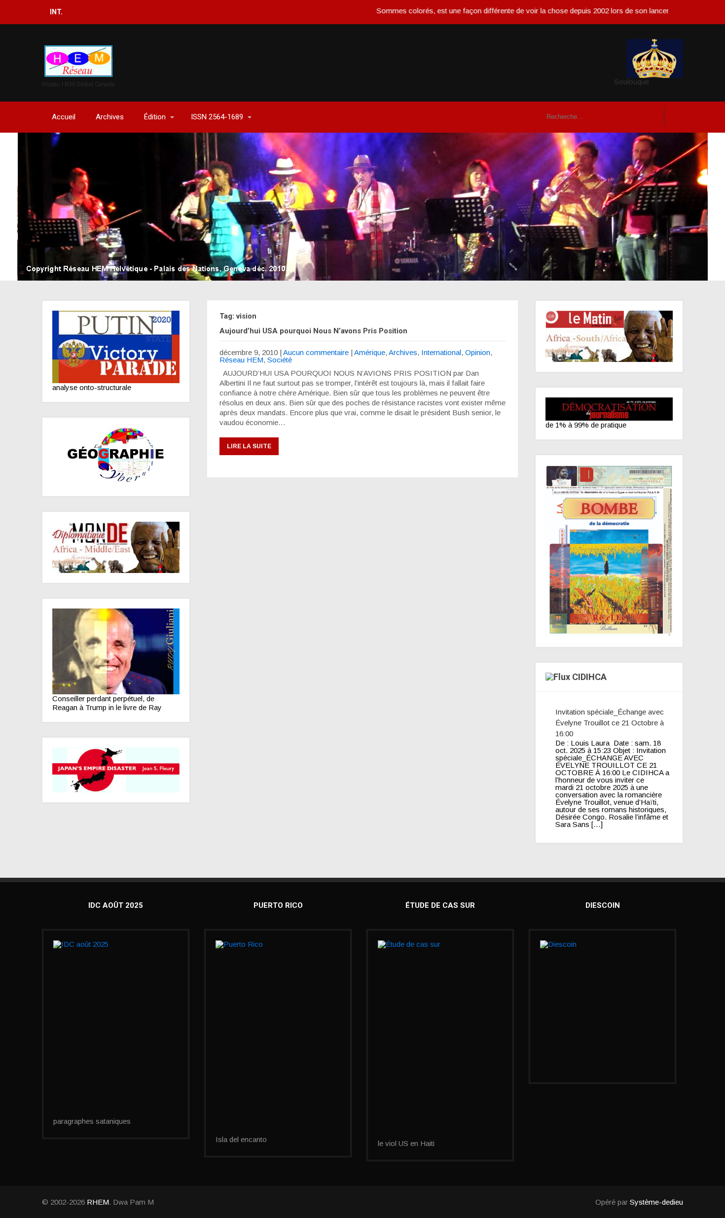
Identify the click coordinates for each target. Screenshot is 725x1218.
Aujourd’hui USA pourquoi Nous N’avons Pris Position (313, 330)
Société (279, 360)
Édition (155, 116)
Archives (110, 116)
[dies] (116, 770)
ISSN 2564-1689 (217, 116)
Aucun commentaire (316, 352)
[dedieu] (609, 409)
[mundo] (116, 547)
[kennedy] (116, 347)
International (441, 352)
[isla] (278, 1038)
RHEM (98, 1202)
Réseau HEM (241, 360)
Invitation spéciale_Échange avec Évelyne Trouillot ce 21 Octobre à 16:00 (609, 723)
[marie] (440, 1040)
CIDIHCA (589, 677)
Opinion (477, 352)
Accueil (63, 116)
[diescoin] (602, 983)
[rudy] (116, 651)
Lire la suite (249, 446)
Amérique (369, 352)
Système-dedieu (656, 1202)
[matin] (609, 336)
